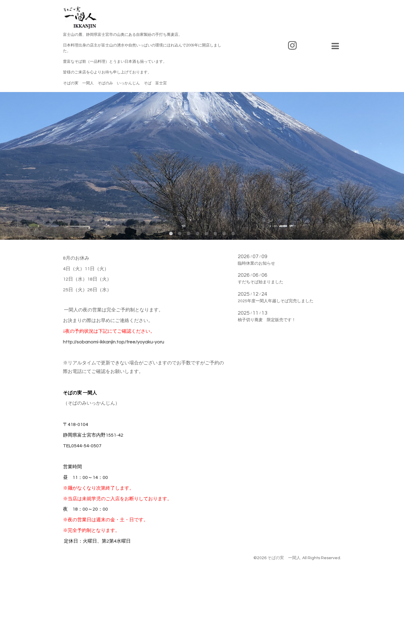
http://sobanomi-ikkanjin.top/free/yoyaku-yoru (113, 342)
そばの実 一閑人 (283, 558)
